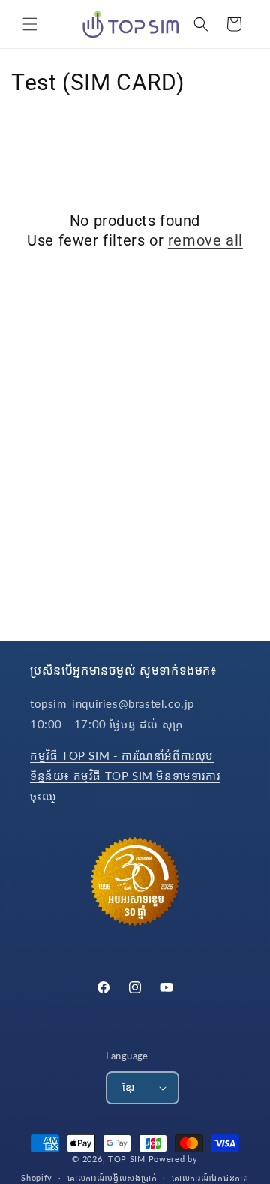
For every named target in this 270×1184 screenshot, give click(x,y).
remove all (205, 240)
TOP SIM (127, 1159)
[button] (30, 24)
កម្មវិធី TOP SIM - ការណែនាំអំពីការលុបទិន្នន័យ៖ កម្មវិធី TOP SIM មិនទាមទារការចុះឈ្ (125, 776)
